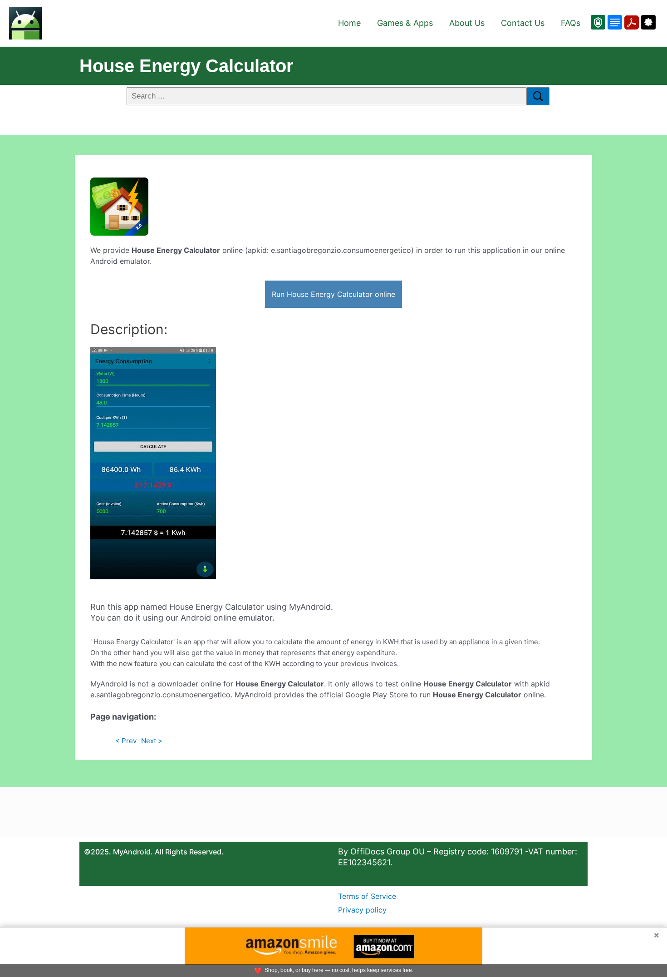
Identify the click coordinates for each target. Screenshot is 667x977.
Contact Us (522, 23)
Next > (151, 740)
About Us (467, 23)
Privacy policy (362, 909)
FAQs (570, 23)
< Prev (126, 740)
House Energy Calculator (186, 66)
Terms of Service (367, 896)
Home (349, 23)
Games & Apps (405, 23)
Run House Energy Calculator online (333, 294)
